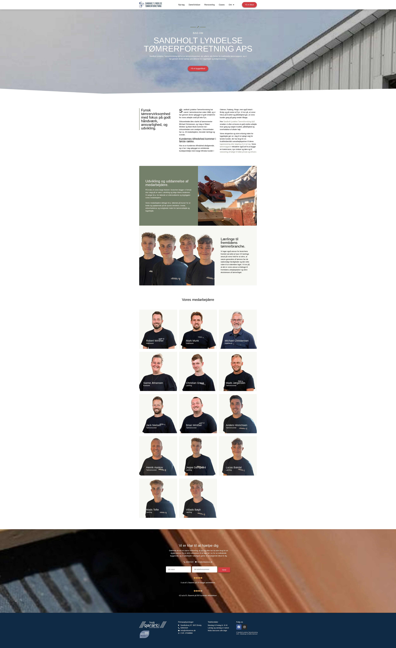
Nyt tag (181, 5)
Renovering (209, 5)
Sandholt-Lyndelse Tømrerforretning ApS (239, 122)
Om (230, 5)
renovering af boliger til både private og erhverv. (238, 152)
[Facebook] (238, 627)
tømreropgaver (225, 147)
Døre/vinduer (194, 5)
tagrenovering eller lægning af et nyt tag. (235, 144)
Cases (222, 5)
